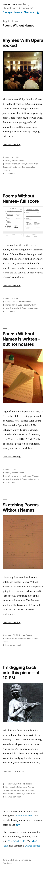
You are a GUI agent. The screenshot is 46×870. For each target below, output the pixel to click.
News (18, 12)
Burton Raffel (11, 305)
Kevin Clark (10, 4)
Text (33, 793)
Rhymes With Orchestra (13, 793)
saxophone (33, 308)
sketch (5, 642)
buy (18, 824)
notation (9, 476)
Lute (20, 305)
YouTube (6, 170)
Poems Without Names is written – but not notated (21, 339)
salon (30, 479)
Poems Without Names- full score (21, 198)
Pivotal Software (23, 815)
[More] (37, 12)
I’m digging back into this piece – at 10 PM (21, 672)
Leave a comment (13, 645)
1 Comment (10, 173)
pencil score (19, 476)
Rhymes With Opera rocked (23, 43)
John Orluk (17, 787)
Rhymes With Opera (18, 308)
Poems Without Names (15, 164)
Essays (7, 12)
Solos (28, 12)
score (36, 479)
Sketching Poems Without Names (21, 507)
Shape (27, 793)
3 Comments (11, 482)
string (11, 167)
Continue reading (13, 144)
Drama (8, 787)
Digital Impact (32, 845)
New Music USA (17, 841)
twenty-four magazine (25, 167)
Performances (17, 160)
